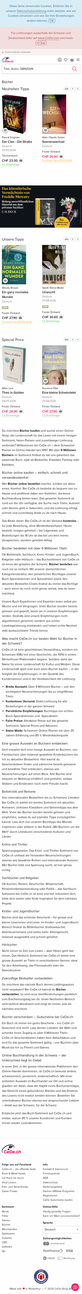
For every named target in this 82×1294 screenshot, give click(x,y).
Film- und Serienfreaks (15, 1186)
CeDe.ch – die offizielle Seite (19, 1169)
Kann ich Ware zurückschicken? (61, 1216)
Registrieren (50, 1195)
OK (52, 21)
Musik (5, 1211)
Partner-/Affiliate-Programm (58, 1191)
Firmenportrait (51, 1173)
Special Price (13, 340)
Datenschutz (50, 1182)
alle (66, 88)
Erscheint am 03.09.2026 (57, 160)
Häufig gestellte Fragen (57, 1211)
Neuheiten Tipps (15, 89)
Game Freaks (10, 1191)
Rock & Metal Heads (14, 1173)
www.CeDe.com (48, 38)
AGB (45, 1178)
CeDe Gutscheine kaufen (58, 1200)
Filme (5, 1216)
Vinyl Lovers (9, 1182)
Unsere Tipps (13, 239)
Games (6, 1220)
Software (7, 1246)
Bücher (6, 1224)
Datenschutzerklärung (31, 11)
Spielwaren (8, 1233)
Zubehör (7, 1238)
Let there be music (13, 1178)
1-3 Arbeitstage (10, 164)
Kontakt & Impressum (55, 1169)
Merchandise (9, 1229)
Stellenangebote (52, 1186)
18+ (4, 1251)
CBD (4, 1242)
